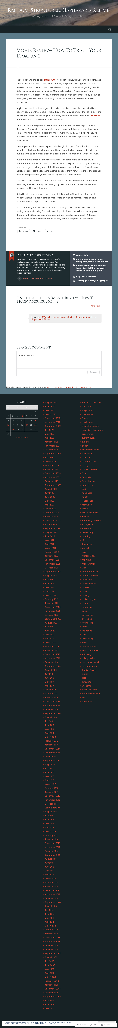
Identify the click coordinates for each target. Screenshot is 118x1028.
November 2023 (52, 477)
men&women (88, 564)
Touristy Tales (89, 670)
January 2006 (51, 985)
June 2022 (50, 536)
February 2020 (52, 646)
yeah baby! (87, 701)
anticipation (100, 265)
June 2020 (50, 630)
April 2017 (49, 780)
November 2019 (52, 658)
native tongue (89, 599)
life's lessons (88, 544)
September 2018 (53, 713)
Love (84, 552)
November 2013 (52, 941)
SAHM (84, 642)
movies (104, 261)
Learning (86, 536)
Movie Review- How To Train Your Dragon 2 (58, 53)
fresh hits (86, 477)
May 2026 (49, 410)
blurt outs (86, 406)
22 (35, 425)
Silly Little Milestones (86, 277)
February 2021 (51, 599)
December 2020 (53, 607)
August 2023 (51, 489)
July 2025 (49, 430)
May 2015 (49, 870)
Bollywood (87, 410)
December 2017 (52, 748)
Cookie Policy (50, 1023)
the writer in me (89, 666)
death (85, 445)
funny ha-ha (88, 481)
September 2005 (53, 996)
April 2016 (49, 827)
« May (19, 437)
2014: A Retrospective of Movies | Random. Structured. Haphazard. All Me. (64, 318)
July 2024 (49, 457)
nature (85, 603)
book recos (87, 414)
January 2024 (51, 469)
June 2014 (50, 914)
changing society (90, 426)
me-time (86, 559)
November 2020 (52, 611)
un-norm (86, 685)
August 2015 (51, 859)
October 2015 (51, 851)
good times (96, 259)
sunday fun (96, 270)
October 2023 (51, 481)
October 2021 (51, 567)
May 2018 (49, 729)
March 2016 (50, 831)
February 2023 (52, 512)
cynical (85, 441)
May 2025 (49, 434)
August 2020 (51, 622)
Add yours (96, 306)
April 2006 (50, 973)
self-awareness (89, 646)
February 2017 (51, 788)
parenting (87, 607)
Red (84, 634)
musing (85, 595)
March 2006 (50, 977)
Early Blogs (87, 453)
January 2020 (51, 650)
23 (8, 429)
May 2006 (49, 969)
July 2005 (49, 1000)
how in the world (90, 512)
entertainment (83, 259)
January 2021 (51, 603)
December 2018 (52, 701)
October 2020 (51, 615)
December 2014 (52, 890)
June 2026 (50, 406)
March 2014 (50, 925)
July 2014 (49, 910)
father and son (89, 469)
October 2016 (51, 803)
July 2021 (49, 579)
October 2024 (51, 449)
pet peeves (87, 615)
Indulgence (81, 261)
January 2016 (51, 839)
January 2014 (51, 933)
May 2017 (49, 776)
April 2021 (49, 591)
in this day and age (91, 520)
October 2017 (51, 756)
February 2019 (51, 693)
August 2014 (51, 906)
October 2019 (51, 662)
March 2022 (50, 548)
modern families (90, 571)
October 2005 (51, 992)
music (85, 591)
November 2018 (52, 705)
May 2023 (49, 501)
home (85, 508)
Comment (93, 372)
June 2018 (49, 725)
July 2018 (49, 721)
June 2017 (49, 772)
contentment (88, 434)
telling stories (88, 658)
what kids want (89, 689)
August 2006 (51, 957)
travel (85, 674)
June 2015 (49, 866)
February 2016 (51, 835)
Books (85, 418)
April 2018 (49, 733)
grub (84, 489)
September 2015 (52, 855)
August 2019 (51, 670)
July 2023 (49, 493)
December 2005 (53, 988)
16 (8, 425)
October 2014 (51, 898)
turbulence (87, 682)
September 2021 (52, 571)
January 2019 (51, 697)
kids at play (87, 532)
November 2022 (52, 524)
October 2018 (51, 709)
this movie (49, 79)
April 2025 (49, 438)
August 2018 (51, 717)
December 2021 (52, 559)
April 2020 (49, 638)
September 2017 (52, 760)
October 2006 (51, 949)
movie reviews (89, 583)
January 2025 (51, 441)
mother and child (90, 575)
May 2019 (49, 682)
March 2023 (50, 508)
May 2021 (49, 587)
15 (35, 420)
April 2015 (49, 874)
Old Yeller (95, 115)
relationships (88, 638)
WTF (84, 697)
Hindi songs (87, 501)
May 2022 (49, 540)
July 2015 (49, 862)
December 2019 (52, 654)
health (85, 497)
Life (83, 540)
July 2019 (49, 674)
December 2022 (52, 520)
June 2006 (50, 965)
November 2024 (53, 445)
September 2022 (53, 528)
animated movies (84, 265)
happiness (87, 493)
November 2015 (52, 847)
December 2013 (52, 937)
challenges (87, 422)
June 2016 (49, 819)
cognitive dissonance (92, 430)
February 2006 (52, 981)
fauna (85, 473)
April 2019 (49, 685)
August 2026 (51, 402)
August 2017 (51, 764)
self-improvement (91, 650)
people (85, 611)
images (85, 516)
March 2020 (50, 642)
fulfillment (93, 268)
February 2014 (51, 929)
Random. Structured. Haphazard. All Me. (59, 10)
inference (86, 528)
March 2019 (50, 689)
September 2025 (53, 426)
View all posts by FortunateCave (37, 278)
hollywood (87, 504)
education (87, 457)
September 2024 (53, 453)
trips (84, 678)
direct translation (90, 449)
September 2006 (53, 953)
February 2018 (51, 741)
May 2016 (49, 823)
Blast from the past (91, 402)
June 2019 (49, 678)
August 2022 (51, 532)
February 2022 (52, 552)
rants (84, 626)
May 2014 (49, 918)
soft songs (87, 654)
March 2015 (50, 878)
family (85, 465)
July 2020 (49, 626)
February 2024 (52, 465)
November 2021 (52, 564)
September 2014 (53, 902)
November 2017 (52, 752)
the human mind (90, 662)
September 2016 (53, 807)
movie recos (94, 261)
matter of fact (89, 556)
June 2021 (49, 583)
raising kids (87, 622)
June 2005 (50, 1004)
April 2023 (49, 504)
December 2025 (52, 418)
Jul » (25, 437)
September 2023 (53, 485)
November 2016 (52, 800)
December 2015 (52, 843)
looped (85, 548)
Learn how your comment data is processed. (70, 387)
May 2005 (49, 1008)
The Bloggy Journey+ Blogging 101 (92, 281)
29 (35, 429)
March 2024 (50, 461)
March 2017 (50, 784)
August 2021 (51, 575)
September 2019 (53, 666)
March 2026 (50, 414)
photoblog (87, 619)
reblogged (87, 630)
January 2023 (51, 516)
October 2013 (51, 945)
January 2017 (51, 792)
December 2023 (53, 473)
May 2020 (49, 634)
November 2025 (52, 422)
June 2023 (50, 497)
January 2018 (51, 744)
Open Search (110, 29)
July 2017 (49, 768)
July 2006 (49, 961)
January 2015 (51, 886)
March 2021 (50, 595)
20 (27, 425)
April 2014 (49, 922)
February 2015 (51, 882)
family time (81, 268)
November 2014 (52, 894)
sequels (86, 270)
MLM (84, 567)
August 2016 (51, 811)
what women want (91, 693)
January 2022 (51, 556)
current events (89, 438)
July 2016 (49, 815)
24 (13, 429)
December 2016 (52, 796)
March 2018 (50, 737)
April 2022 (49, 544)
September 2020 (53, 619)
